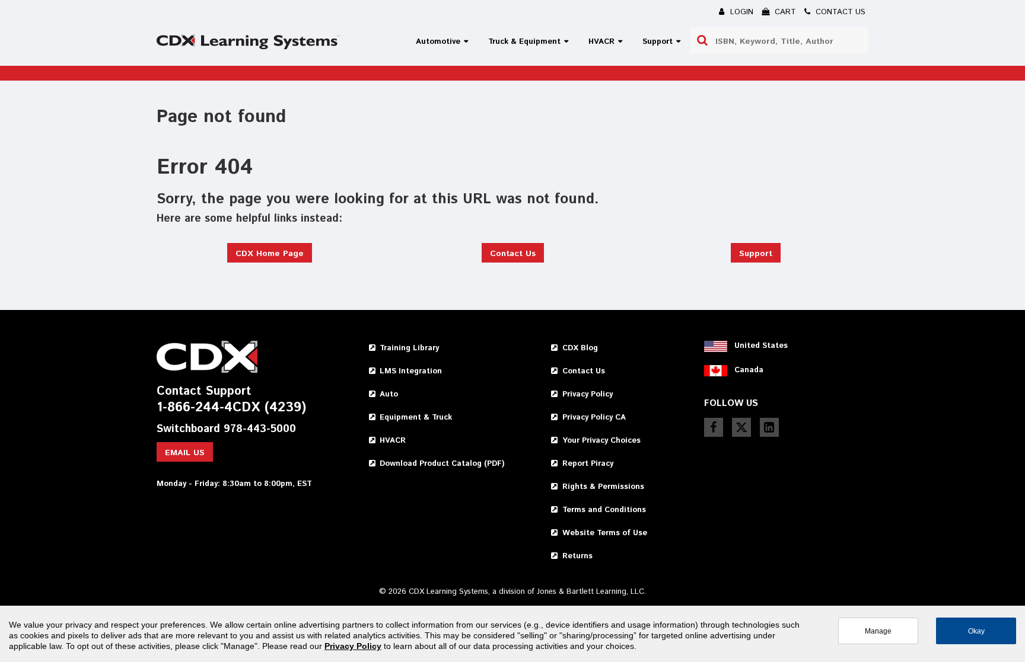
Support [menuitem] (657, 41)
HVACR (393, 440)
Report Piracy (587, 463)
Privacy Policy (587, 394)
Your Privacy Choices (601, 440)
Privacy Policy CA (594, 417)
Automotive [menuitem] (438, 41)
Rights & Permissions (603, 486)
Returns (577, 556)
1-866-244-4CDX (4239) (231, 408)
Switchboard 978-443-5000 (226, 429)
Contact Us (513, 254)
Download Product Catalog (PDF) (442, 463)
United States (761, 345)
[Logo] (248, 41)
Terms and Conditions (604, 510)
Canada (748, 370)
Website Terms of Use (604, 533)
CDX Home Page (269, 254)
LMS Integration (411, 371)
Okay (976, 631)
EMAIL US (185, 453)
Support (755, 254)
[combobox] (779, 40)
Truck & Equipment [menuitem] (524, 41)
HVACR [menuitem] (601, 41)
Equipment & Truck (416, 417)
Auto (389, 394)
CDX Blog (580, 348)
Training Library (409, 348)
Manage (878, 631)
